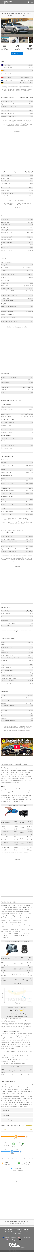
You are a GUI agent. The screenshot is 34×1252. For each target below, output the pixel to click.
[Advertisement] (17, 8)
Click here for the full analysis (17, 200)
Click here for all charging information (17, 327)
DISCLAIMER (17, 1234)
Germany (6, 70)
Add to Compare (17, 53)
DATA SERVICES (9, 1232)
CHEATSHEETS (9, 1229)
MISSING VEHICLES (23, 1229)
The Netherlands (8, 67)
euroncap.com (29, 630)
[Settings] (28, 2)
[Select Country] (32, 2)
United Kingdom (7, 65)
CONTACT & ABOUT (23, 1232)
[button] (31, 20)
